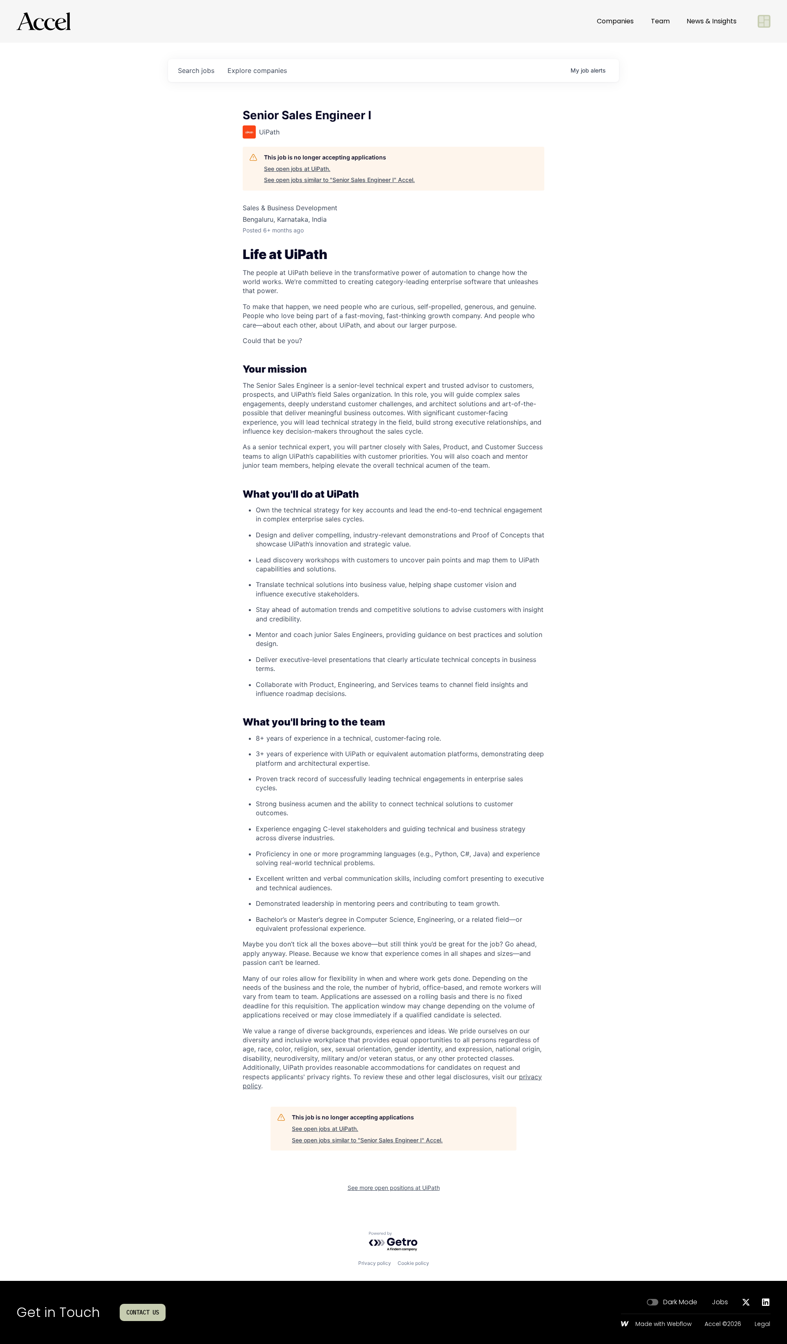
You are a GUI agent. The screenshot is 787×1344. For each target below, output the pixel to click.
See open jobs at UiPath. (297, 168)
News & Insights (712, 21)
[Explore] (764, 21)
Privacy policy (374, 1263)
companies (257, 70)
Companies (615, 21)
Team (660, 21)
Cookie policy (413, 1263)
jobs (196, 70)
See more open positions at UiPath (394, 1187)
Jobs (720, 1302)
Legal (762, 1324)
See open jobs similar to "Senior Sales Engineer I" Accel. (339, 179)
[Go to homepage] (43, 21)
